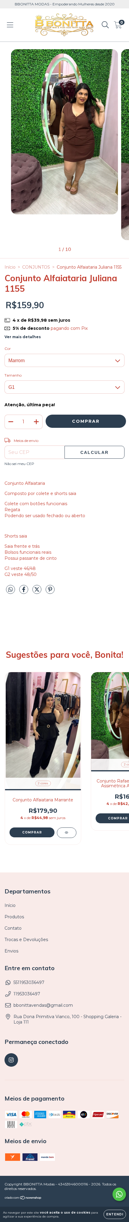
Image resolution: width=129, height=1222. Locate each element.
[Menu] (10, 25)
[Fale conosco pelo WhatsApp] (119, 1194)
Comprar (32, 832)
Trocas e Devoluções (26, 939)
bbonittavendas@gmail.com (43, 1005)
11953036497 (27, 994)
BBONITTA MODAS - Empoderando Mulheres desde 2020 (65, 4)
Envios (11, 951)
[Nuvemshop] (23, 1198)
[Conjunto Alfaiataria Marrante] (66, 832)
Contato (13, 928)
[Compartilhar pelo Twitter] (37, 592)
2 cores (43, 783)
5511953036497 (29, 982)
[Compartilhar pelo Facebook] (24, 592)
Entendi (114, 1214)
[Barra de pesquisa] (105, 25)
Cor (7, 348)
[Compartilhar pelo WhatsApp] (10, 590)
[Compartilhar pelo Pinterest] (50, 592)
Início (10, 267)
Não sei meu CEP (19, 463)
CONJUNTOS (36, 267)
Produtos (14, 916)
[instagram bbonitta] (11, 1060)
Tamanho (13, 375)
